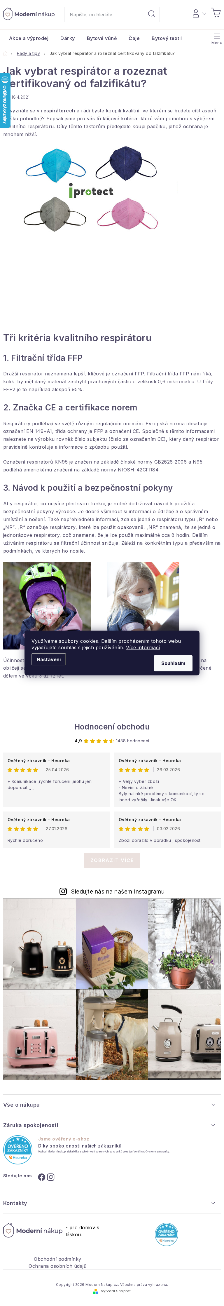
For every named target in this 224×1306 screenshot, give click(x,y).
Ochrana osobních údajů (57, 1266)
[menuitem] (29, 38)
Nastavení (49, 659)
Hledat (152, 14)
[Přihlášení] (198, 12)
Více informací (143, 647)
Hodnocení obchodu (112, 726)
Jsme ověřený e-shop (64, 1139)
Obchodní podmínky (57, 1259)
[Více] (216, 36)
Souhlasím (173, 663)
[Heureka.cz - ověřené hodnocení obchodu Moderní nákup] (17, 1149)
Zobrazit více (112, 860)
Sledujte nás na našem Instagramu (117, 891)
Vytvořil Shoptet (116, 1291)
